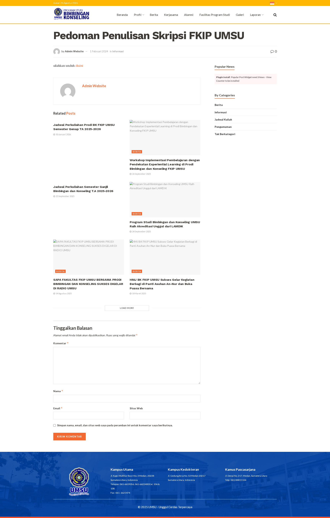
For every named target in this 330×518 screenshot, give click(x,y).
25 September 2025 (64, 196)
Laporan (255, 14)
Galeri (240, 14)
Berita (154, 14)
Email (58, 408)
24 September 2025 (141, 231)
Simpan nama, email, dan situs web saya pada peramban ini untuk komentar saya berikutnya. (115, 425)
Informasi (118, 51)
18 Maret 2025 (139, 293)
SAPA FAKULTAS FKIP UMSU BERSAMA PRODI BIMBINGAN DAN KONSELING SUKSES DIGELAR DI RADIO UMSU (88, 284)
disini (79, 66)
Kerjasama (171, 14)
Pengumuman (223, 126)
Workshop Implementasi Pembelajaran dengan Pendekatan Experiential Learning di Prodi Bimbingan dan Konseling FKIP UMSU (165, 164)
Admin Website (74, 51)
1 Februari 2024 (99, 51)
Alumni (188, 14)
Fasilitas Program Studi (214, 14)
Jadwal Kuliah (223, 119)
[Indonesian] (273, 3)
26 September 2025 (141, 174)
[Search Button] (275, 14)
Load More (127, 308)
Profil (137, 14)
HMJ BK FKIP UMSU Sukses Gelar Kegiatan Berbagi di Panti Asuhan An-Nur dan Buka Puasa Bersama (162, 284)
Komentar (61, 343)
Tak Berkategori (225, 134)
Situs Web (136, 408)
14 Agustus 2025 (63, 293)
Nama (58, 391)
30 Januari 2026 (63, 134)
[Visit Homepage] (77, 14)
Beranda (122, 14)
